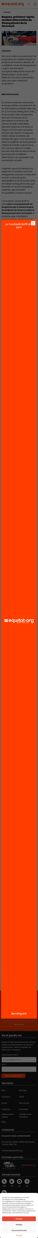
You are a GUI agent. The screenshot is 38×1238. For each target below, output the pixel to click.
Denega (19, 1225)
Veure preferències (19, 1230)
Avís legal (19, 1235)
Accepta (19, 1219)
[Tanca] (33, 223)
